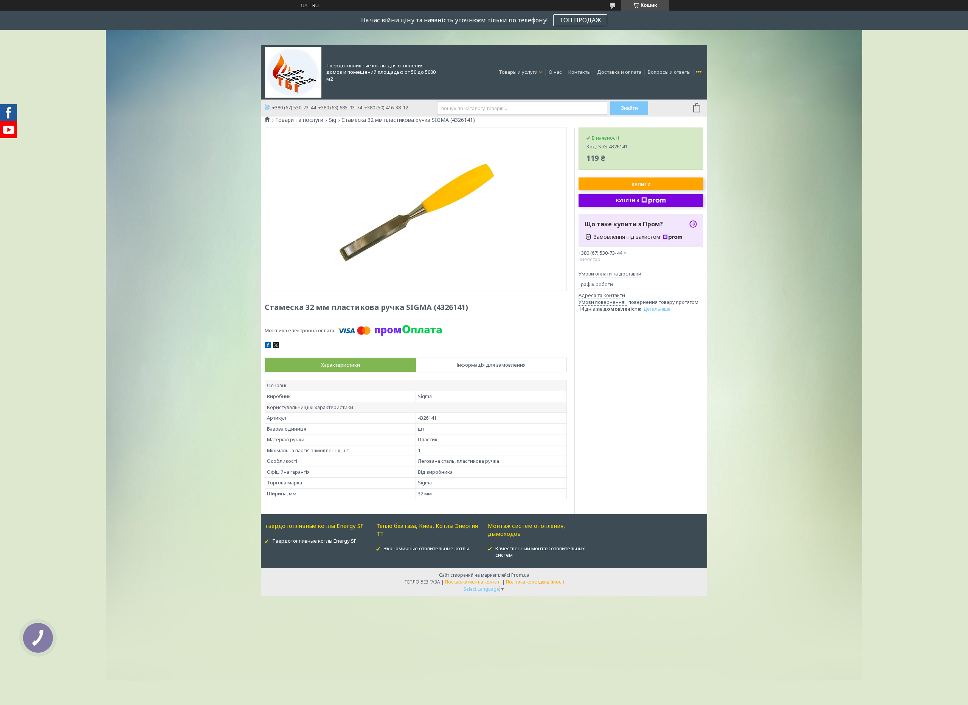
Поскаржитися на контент (473, 582)
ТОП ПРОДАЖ (580, 20)
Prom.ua (520, 575)
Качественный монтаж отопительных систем (540, 551)
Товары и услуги (518, 71)
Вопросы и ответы (669, 71)
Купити (641, 184)
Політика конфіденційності (535, 582)
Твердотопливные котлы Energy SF (314, 540)
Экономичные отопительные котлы (426, 548)
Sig (332, 120)
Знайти (629, 108)
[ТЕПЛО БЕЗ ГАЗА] (293, 71)
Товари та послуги (299, 120)
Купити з (627, 200)
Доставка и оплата (619, 71)
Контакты (579, 71)
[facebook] (268, 346)
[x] (276, 346)
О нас (555, 71)
